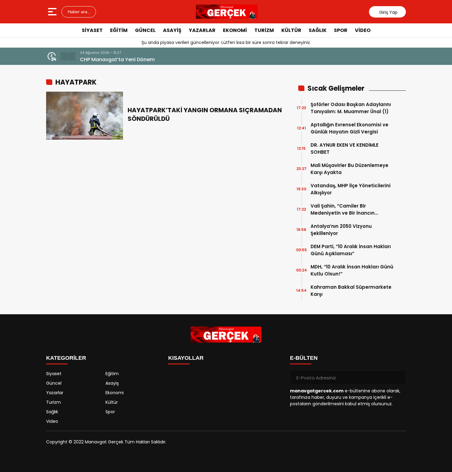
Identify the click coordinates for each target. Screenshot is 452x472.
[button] (64, 56)
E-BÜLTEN (304, 358)
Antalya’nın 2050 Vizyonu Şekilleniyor (341, 229)
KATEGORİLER (66, 358)
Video (363, 30)
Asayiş (172, 30)
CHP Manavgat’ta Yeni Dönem (117, 59)
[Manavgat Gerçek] (227, 12)
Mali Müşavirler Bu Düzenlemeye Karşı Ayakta (349, 169)
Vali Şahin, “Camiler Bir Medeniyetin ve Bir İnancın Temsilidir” (343, 209)
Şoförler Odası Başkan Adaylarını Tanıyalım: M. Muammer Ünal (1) (351, 108)
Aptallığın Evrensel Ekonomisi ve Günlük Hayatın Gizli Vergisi (349, 128)
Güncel (145, 30)
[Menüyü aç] (53, 12)
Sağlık (318, 30)
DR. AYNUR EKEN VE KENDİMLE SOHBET (345, 148)
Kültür (291, 30)
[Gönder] (399, 378)
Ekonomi (235, 30)
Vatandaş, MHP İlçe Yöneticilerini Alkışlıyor (351, 189)
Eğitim (119, 30)
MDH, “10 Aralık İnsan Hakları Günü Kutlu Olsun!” (352, 270)
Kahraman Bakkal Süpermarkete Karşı (351, 290)
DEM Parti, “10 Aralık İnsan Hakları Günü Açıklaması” (351, 250)
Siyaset (92, 30)
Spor (340, 30)
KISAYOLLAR (186, 358)
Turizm (264, 30)
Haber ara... (78, 11)
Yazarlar (202, 30)
